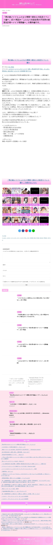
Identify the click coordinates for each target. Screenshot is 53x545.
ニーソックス (13, 238)
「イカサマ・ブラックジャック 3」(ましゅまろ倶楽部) (14, 496)
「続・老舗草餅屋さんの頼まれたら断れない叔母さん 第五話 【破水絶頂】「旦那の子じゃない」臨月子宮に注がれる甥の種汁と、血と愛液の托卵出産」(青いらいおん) (26, 485)
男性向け (45, 238)
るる (23, 519)
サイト (4, 276)
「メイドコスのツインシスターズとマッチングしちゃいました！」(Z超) (19, 469)
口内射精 (31, 238)
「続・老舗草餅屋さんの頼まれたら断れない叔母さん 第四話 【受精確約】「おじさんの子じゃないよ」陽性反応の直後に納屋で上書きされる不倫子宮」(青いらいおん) (25, 481)
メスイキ (22, 238)
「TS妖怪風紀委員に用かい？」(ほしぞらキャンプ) (13, 491)
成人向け (41, 238)
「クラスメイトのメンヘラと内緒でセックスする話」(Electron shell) (18, 466)
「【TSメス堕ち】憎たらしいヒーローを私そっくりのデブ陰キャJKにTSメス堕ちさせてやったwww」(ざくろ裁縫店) (26, 457)
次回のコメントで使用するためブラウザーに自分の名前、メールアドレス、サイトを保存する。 (25, 281)
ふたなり (8, 238)
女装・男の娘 (36, 238)
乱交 (28, 238)
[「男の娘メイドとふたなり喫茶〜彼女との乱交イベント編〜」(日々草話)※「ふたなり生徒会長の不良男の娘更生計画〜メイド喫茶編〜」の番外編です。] (30, 230)
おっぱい (4, 238)
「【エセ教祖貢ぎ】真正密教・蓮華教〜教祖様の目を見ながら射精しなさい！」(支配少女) (23, 463)
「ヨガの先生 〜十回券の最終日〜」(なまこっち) (22, 404)
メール (5, 270)
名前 (4, 264)
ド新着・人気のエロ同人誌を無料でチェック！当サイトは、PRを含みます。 (26, 540)
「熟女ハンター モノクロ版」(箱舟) (10, 488)
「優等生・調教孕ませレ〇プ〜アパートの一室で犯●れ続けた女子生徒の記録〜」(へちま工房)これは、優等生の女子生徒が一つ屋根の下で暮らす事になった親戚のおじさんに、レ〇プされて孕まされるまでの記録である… (26, 528)
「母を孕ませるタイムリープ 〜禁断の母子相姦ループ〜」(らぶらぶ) (28, 395)
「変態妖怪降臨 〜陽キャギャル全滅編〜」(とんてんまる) (15, 478)
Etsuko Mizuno (14, 515)
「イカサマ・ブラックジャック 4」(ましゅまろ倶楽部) (14, 499)
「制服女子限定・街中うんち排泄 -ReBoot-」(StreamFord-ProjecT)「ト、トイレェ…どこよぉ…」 (25, 523)
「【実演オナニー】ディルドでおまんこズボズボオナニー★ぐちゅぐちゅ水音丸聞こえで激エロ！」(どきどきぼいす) (26, 474)
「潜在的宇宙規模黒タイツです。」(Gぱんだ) (22, 433)
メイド (18, 238)
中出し (25, 238)
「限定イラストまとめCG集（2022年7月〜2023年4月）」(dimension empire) (21, 449)
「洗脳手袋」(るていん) (7, 471)
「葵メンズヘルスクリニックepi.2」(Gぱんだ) (12, 461)
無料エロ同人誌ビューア (27, 3)
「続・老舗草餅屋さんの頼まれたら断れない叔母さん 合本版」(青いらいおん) (20, 494)
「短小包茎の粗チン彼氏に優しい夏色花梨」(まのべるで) (25, 424)
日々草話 (11, 67)
